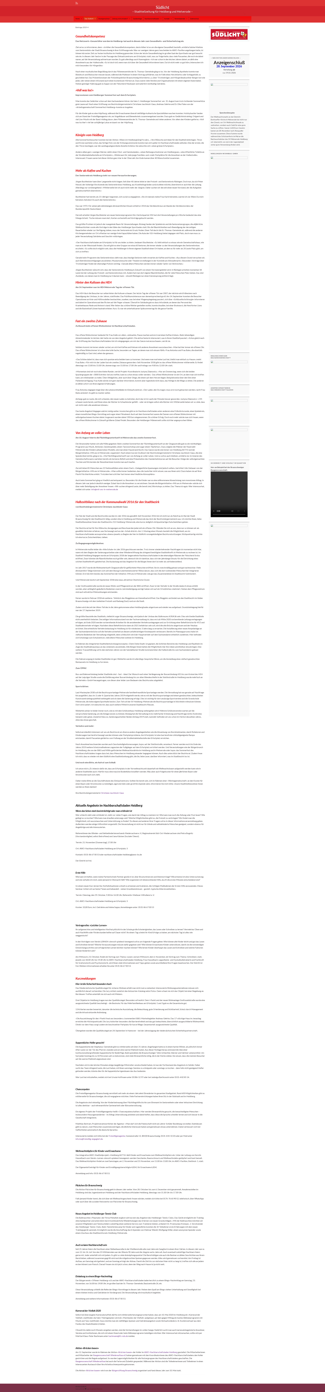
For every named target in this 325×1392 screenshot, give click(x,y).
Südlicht (162, 7)
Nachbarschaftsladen (152, 19)
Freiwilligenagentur (117, 1136)
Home (78, 19)
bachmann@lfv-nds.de (118, 1336)
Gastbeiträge (137, 19)
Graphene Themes (96, 1389)
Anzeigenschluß (104, 19)
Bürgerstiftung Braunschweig (124, 1370)
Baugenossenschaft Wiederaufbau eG (109, 1355)
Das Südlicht (89, 19)
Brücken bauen (125, 1352)
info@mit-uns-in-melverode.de (104, 489)
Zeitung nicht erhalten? (120, 19)
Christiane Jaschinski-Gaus (112, 793)
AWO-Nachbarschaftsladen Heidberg (161, 1352)
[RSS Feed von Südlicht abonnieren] (77, 3)
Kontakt (166, 19)
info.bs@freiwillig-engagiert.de (89, 1139)
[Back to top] (319, 1386)
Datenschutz (194, 19)
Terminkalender (179, 19)
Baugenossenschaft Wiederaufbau (90, 1361)
